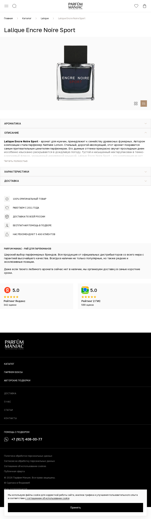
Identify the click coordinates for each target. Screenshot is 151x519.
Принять (75, 507)
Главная (8, 18)
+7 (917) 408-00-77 (26, 439)
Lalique (45, 18)
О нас (7, 401)
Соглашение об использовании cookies (25, 466)
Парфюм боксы (13, 372)
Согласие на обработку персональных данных (29, 461)
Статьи (8, 410)
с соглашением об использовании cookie (47, 498)
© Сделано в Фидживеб (17, 482)
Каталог (26, 18)
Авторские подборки (17, 380)
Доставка (10, 393)
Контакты (10, 418)
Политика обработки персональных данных (28, 455)
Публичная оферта (14, 471)
